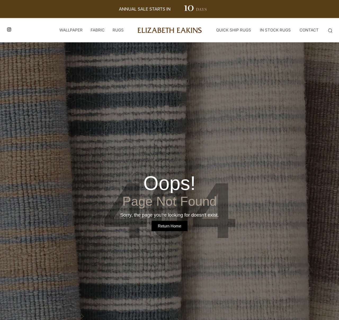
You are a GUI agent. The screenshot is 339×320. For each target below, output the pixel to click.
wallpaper (71, 30)
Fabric (98, 30)
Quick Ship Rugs (233, 30)
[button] (330, 30)
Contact (309, 30)
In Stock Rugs (275, 30)
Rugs (118, 30)
